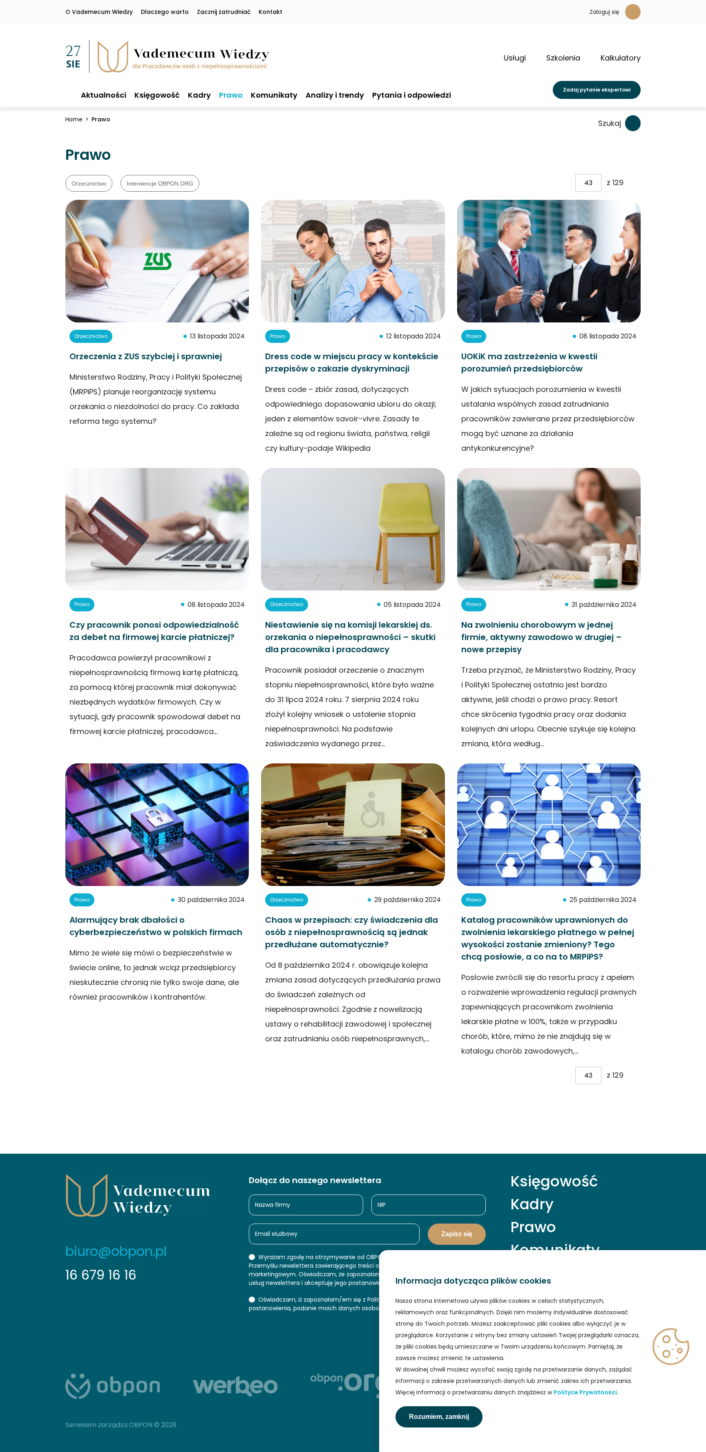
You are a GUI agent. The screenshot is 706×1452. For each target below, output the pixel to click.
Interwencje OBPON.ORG (160, 183)
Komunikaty (274, 95)
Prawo (231, 95)
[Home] (69, 94)
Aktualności (103, 95)
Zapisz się (456, 1234)
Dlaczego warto (165, 12)
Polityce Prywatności (585, 1392)
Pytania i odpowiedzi (411, 95)
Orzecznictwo (88, 183)
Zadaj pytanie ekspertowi (596, 89)
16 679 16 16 (100, 1275)
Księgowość (157, 95)
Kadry (199, 95)
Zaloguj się (604, 12)
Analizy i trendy (335, 95)
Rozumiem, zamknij (439, 1416)
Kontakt (270, 12)
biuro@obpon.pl (116, 1251)
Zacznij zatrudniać (223, 12)
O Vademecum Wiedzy (99, 12)
